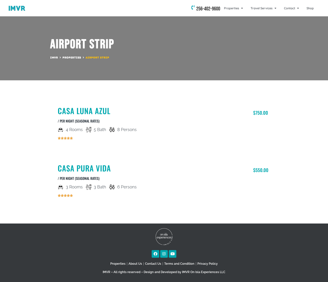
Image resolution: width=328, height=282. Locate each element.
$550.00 (260, 170)
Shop (310, 8)
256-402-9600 (208, 9)
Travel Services (262, 8)
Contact (289, 8)
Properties (231, 8)
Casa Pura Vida (84, 168)
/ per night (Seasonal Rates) (78, 178)
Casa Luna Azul (84, 110)
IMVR (54, 57)
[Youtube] (172, 254)
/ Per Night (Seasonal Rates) (78, 120)
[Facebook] (155, 254)
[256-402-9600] (193, 8)
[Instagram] (164, 254)
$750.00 (260, 112)
